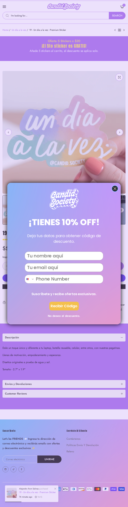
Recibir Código (64, 306)
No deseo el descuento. (64, 315)
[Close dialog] (115, 188)
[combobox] (29, 279)
